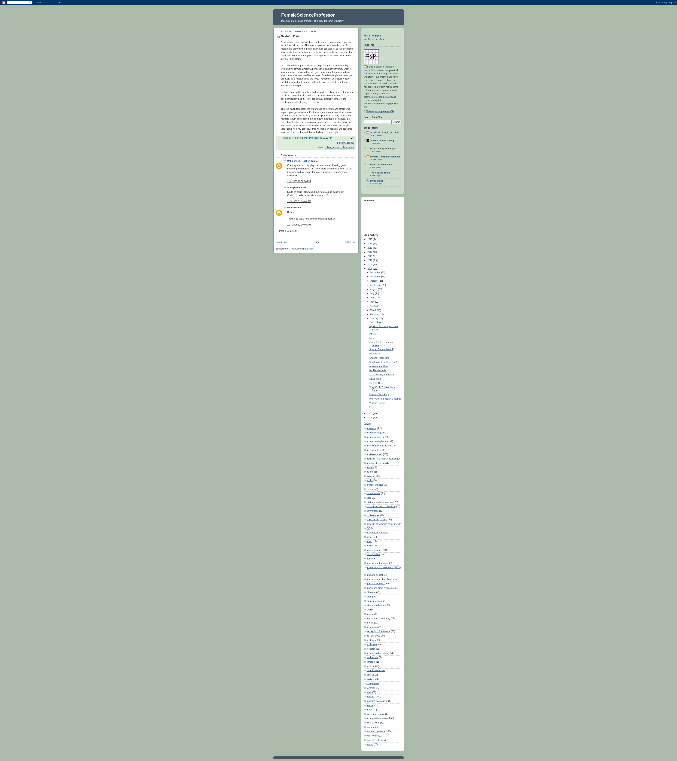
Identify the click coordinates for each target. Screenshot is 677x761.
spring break (373, 683)
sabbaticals (372, 657)
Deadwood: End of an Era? (383, 362)
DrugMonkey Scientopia (383, 148)
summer (371, 688)
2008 (370, 269)
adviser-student (374, 454)
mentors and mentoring (378, 618)
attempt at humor (375, 463)
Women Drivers (377, 403)
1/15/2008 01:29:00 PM (299, 201)
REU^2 (372, 334)
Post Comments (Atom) (302, 249)
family (370, 559)
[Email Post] (351, 138)
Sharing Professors (379, 358)
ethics (370, 545)
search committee (376, 670)
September (376, 285)
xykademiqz (376, 181)
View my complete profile (380, 111)
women (370, 727)
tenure (370, 705)
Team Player (375, 322)
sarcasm (371, 662)
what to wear (373, 723)
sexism (370, 679)
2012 (370, 252)
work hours (372, 736)
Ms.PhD (291, 207)
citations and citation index (380, 502)
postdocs (371, 640)
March (373, 310)
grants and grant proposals (380, 588)
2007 (370, 413)
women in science (376, 731)
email (369, 541)
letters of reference (376, 605)
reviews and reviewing (378, 653)
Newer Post (281, 242)
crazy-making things (377, 519)
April (372, 306)
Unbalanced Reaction (298, 161)
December (375, 272)
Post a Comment (288, 231)
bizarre (370, 472)
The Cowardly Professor (381, 374)
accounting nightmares (378, 441)
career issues (373, 493)
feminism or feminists (378, 563)
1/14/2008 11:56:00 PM (299, 181)
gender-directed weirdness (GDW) (384, 567)
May (372, 302)
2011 (370, 256)
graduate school (375, 575)
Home (316, 242)
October (374, 281)
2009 (370, 264)
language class (374, 601)
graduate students (376, 583)
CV (368, 528)
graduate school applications (381, 579)
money (370, 623)
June (373, 297)
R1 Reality (374, 353)
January (374, 318)
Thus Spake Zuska (380, 173)
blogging (371, 476)
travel (369, 709)
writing (370, 744)
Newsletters (375, 379)
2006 (370, 417)
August (374, 289)
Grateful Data (376, 383)
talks (369, 692)
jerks (369, 596)
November (375, 276)
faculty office (373, 554)
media (370, 614)
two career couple (376, 714)
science (370, 666)
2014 (370, 243)
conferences (373, 515)
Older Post (350, 242)
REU (371, 338)
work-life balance (375, 740)
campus (371, 489)
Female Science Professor (380, 67)
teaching (371, 696)
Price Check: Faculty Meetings (385, 399)
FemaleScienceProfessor (308, 15)
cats (369, 498)
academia (371, 428)
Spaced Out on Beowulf (381, 349)
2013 (370, 248)
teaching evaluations (377, 701)
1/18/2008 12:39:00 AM (299, 225)
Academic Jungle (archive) (384, 132)
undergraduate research (379, 718)
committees (373, 511)
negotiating (372, 627)
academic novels (375, 437)
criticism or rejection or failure (382, 524)
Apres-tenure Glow (378, 366)
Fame (372, 407)
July (372, 293)
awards (370, 467)
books (370, 480)
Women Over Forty (379, 394)
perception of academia (378, 631)
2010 (370, 260)
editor (369, 537)
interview (371, 592)
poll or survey (373, 636)
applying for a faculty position (382, 459)
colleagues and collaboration (339, 147)
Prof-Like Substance (381, 164)
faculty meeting (374, 550)
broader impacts (375, 485)
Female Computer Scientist (385, 157)
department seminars (377, 532)
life (368, 609)
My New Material (377, 370)
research (371, 649)
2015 (370, 239)
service (370, 675)
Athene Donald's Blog (382, 140)
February (375, 314)
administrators (374, 450)
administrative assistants (379, 446)
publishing (372, 644)
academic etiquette (376, 432)
